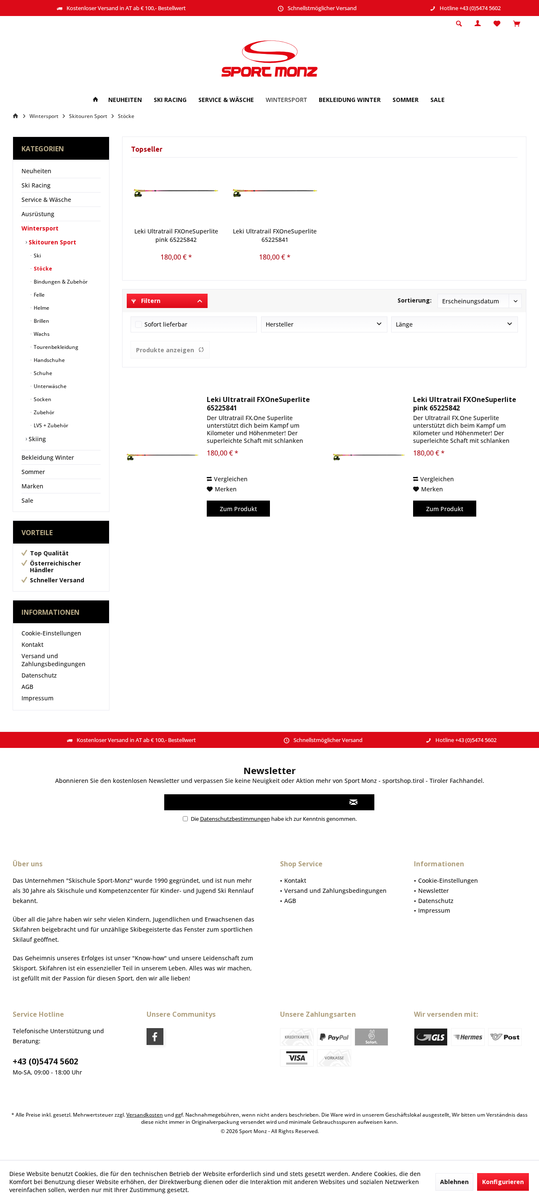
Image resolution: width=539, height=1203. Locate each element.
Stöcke (42, 268)
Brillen (40, 320)
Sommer (33, 472)
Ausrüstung (37, 214)
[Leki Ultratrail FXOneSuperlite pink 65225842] (176, 193)
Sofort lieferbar (165, 324)
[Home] (95, 100)
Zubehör (43, 412)
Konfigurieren (503, 1182)
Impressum (37, 698)
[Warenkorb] (516, 24)
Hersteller (280, 324)
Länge (404, 324)
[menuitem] (516, 24)
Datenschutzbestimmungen (235, 819)
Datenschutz (39, 675)
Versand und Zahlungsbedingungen (53, 660)
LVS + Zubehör (50, 425)
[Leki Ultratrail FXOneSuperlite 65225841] (275, 193)
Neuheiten (36, 171)
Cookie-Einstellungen (51, 633)
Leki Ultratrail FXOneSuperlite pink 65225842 (176, 235)
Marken (32, 486)
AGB (27, 687)
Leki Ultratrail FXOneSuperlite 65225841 (275, 235)
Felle (38, 294)
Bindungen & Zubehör (60, 281)
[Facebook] (155, 1036)
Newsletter (433, 891)
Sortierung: (415, 300)
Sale (27, 500)
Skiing (36, 439)
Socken (41, 399)
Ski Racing (36, 185)
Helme (40, 307)
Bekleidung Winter (47, 457)
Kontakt (32, 644)
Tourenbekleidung (55, 347)
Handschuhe (48, 360)
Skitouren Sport (51, 242)
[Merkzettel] (497, 24)
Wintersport (40, 228)
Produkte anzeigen (165, 350)
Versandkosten (144, 1114)
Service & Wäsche (46, 200)
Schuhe (42, 373)
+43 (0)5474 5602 (45, 1061)
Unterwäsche (49, 386)
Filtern (149, 301)
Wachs (41, 334)
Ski (36, 255)
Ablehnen (454, 1182)
